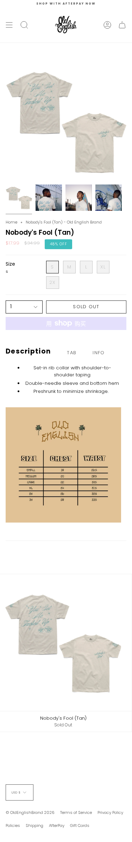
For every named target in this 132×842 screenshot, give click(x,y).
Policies (13, 825)
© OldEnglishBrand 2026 (30, 812)
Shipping (34, 825)
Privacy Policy (110, 812)
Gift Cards (79, 825)
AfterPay (56, 825)
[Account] (107, 25)
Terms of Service (76, 812)
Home (11, 222)
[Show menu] (9, 25)
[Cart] (122, 25)
